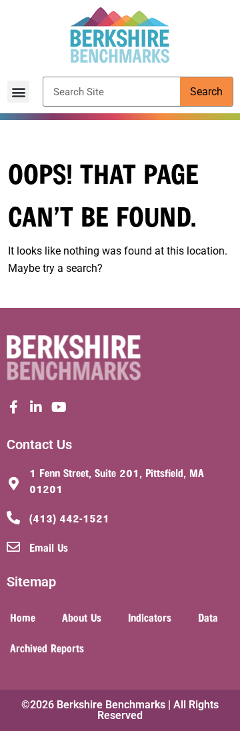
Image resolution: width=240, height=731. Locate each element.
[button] (18, 92)
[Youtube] (58, 407)
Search (206, 91)
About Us (81, 617)
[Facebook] (13, 407)
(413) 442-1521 (69, 518)
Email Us (48, 547)
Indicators (149, 617)
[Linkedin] (36, 407)
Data (208, 617)
